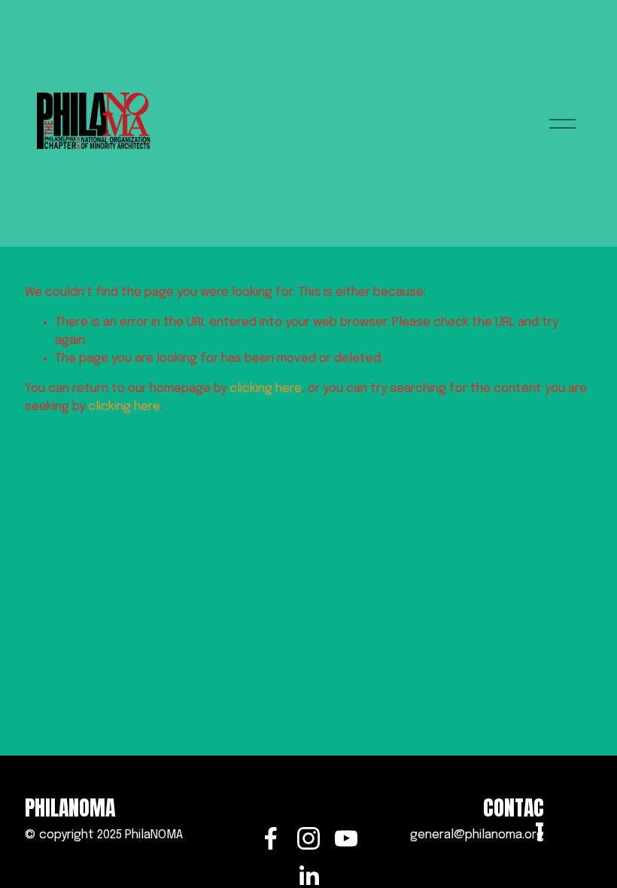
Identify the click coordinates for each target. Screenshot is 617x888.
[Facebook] (271, 838)
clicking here (265, 388)
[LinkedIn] (308, 876)
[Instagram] (308, 838)
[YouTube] (346, 838)
